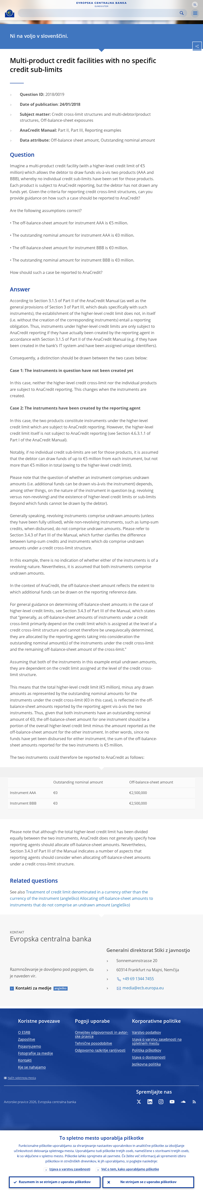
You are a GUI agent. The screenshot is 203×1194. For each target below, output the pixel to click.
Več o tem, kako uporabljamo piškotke (130, 1169)
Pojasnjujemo (29, 1046)
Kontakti (25, 1060)
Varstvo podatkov (146, 1032)
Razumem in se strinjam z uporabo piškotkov (55, 1182)
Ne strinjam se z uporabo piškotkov (148, 1182)
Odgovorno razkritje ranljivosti (100, 1050)
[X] (139, 1101)
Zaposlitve (26, 1039)
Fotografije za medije (35, 1053)
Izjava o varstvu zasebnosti (69, 1169)
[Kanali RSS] (194, 1101)
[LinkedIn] (150, 1101)
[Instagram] (161, 1101)
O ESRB (24, 1032)
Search (181, 13)
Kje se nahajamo (32, 1067)
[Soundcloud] (183, 1101)
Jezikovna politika (146, 1064)
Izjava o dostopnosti (149, 1057)
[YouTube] (172, 1101)
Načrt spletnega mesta (22, 1078)
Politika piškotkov (146, 1050)
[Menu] (195, 13)
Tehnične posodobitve (93, 1043)
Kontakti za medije (33, 989)
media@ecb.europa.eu (143, 988)
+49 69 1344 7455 (138, 979)
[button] (195, 5)
